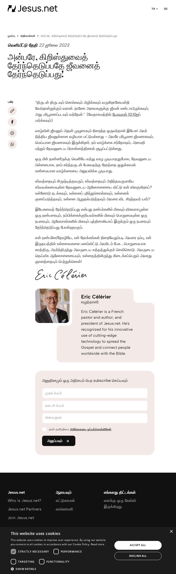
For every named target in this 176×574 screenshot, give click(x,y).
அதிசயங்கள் (27, 35)
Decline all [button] (138, 556)
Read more (98, 544)
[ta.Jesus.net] (32, 8)
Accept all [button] (138, 545)
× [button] (171, 531)
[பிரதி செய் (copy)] (12, 110)
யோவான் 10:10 (124, 114)
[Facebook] (12, 121)
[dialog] (88, 550)
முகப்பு (11, 35)
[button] (60, 569)
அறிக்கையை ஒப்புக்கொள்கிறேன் (90, 429)
